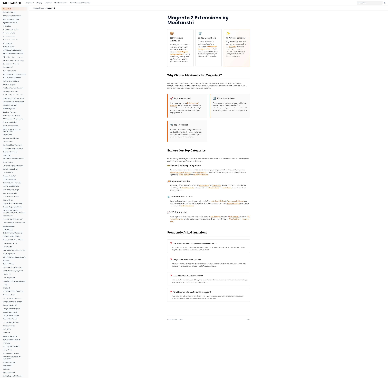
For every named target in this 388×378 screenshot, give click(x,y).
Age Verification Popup (11, 19)
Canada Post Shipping (11, 138)
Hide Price (6, 343)
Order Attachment (187, 206)
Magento (48, 3)
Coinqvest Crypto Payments (13, 166)
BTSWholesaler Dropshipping (13, 119)
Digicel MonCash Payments (12, 233)
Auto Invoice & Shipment (12, 78)
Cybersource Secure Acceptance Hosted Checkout (14, 211)
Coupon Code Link (9, 176)
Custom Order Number (11, 197)
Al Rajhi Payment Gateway (12, 50)
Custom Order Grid (10, 193)
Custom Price (8, 200)
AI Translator (7, 43)
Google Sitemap (9, 326)
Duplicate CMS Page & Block (13, 240)
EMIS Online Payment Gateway (14, 250)
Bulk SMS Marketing (9, 122)
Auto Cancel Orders (218, 201)
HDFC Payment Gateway (12, 340)
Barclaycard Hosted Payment (13, 102)
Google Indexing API (10, 305)
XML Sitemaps (215, 216)
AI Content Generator (10, 30)
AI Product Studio (9, 36)
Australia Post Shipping (11, 64)
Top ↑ (248, 319)
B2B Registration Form (10, 91)
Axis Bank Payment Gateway (13, 88)
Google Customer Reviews (12, 302)
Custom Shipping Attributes (13, 207)
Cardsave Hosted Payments (13, 148)
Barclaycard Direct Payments (13, 98)
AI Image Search (9, 33)
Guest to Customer (10, 336)
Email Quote (7, 247)
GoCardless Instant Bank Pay (13, 291)
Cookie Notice (8, 173)
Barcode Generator (10, 105)
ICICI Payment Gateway (11, 346)
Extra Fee (6, 260)
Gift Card (6, 288)
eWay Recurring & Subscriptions (14, 257)
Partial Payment (184, 175)
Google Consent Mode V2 (12, 298)
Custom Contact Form (11, 186)
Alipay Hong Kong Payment (12, 57)
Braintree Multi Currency (11, 115)
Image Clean (7, 350)
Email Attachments (10, 243)
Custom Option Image (11, 190)
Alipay (172, 172)
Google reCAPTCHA (10, 312)
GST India (6, 333)
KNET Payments (200, 172)
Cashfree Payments (10, 152)
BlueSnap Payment (9, 112)
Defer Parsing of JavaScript (12, 219)
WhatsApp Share (234, 219)
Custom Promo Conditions (12, 203)
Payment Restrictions (200, 175)
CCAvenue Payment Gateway (13, 159)
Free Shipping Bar (9, 278)
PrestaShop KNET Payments (80, 3)
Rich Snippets (234, 216)
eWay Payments (9, 254)
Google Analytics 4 (9, 295)
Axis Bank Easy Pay (9, 85)
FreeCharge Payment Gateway (14, 281)
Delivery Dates (214, 188)
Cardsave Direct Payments (12, 145)
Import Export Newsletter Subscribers (12, 358)
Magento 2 (30, 3)
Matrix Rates (216, 185)
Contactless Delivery (10, 169)
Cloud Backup (8, 162)
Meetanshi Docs (38, 8)
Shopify (39, 3)
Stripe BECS (188, 172)
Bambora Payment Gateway (13, 95)
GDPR (5, 285)
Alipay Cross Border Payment (13, 54)
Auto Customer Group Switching (14, 74)
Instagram (6, 369)
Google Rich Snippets (10, 319)
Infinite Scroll (7, 366)
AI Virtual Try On (8, 47)
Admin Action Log (9, 12)
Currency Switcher (9, 179)
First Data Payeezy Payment (13, 271)
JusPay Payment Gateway (12, 376)
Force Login (7, 274)
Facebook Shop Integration (12, 267)
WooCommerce (60, 3)
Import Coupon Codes (11, 353)
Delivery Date (8, 230)
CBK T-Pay (7, 155)
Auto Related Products (11, 81)
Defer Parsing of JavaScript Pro (14, 223)
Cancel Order (8, 142)
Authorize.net (8, 67)
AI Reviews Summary (10, 40)
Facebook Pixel (8, 264)
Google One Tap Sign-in (11, 309)
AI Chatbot (7, 26)
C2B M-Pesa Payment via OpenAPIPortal (12, 130)
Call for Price (7, 135)
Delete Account (8, 226)
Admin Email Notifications (12, 16)
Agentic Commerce (10, 23)
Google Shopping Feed (11, 322)
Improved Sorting (9, 362)
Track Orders (227, 188)
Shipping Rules (204, 185)
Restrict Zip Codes (188, 188)
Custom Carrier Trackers (12, 183)
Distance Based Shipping (11, 236)
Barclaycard (180, 172)
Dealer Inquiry (8, 216)
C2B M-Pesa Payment (10, 126)
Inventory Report (9, 373)
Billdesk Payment (9, 109)
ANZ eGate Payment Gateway (13, 60)
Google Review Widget (11, 315)
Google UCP (7, 329)
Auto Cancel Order (9, 71)
